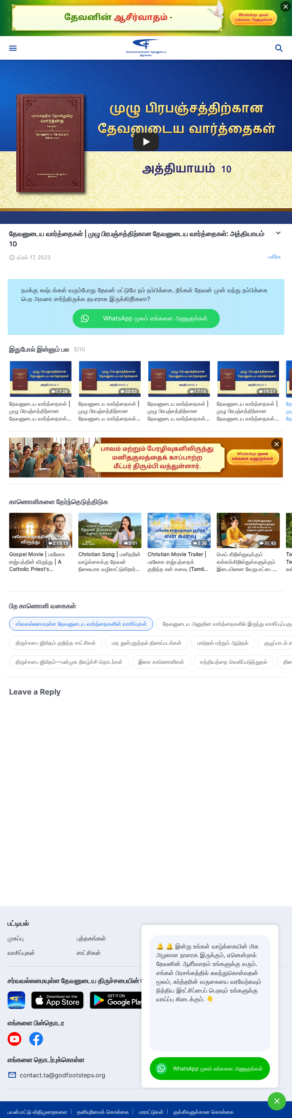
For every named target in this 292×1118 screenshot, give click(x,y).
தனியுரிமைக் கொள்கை (103, 1111)
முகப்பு (16, 938)
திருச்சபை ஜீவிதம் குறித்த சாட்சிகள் (56, 642)
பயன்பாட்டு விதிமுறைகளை (37, 1111)
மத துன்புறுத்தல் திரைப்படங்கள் (146, 642)
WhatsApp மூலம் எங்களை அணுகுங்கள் (218, 1068)
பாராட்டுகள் (151, 1111)
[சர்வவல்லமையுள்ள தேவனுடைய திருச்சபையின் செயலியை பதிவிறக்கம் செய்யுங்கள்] (16, 999)
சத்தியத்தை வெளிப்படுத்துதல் (233, 661)
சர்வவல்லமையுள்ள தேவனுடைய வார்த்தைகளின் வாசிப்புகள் (81, 623)
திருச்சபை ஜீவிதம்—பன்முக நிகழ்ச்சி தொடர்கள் (69, 661)
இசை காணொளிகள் (161, 661)
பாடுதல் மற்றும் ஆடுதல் (222, 642)
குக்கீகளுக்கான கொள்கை (203, 1111)
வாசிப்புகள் (21, 952)
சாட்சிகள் (89, 952)
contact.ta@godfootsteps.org (62, 1075)
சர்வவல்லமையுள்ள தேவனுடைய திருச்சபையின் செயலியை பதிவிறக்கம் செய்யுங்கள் (124, 981)
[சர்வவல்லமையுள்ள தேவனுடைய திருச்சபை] (146, 48)
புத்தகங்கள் (91, 938)
